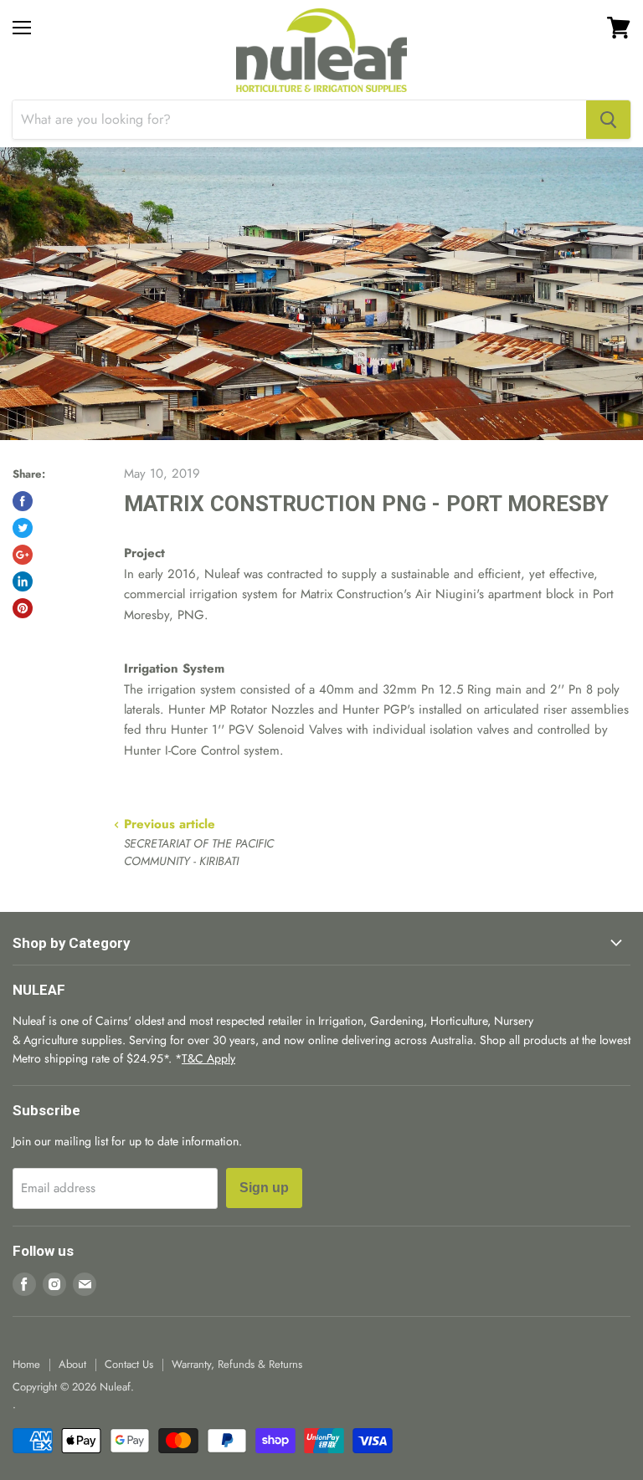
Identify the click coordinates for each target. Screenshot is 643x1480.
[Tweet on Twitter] (23, 528)
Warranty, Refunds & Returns (237, 1364)
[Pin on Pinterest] (23, 608)
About (72, 1364)
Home (26, 1364)
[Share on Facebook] (23, 501)
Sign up (264, 1187)
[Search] (608, 119)
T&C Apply (208, 1058)
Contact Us (129, 1364)
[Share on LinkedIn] (23, 581)
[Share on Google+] (23, 555)
